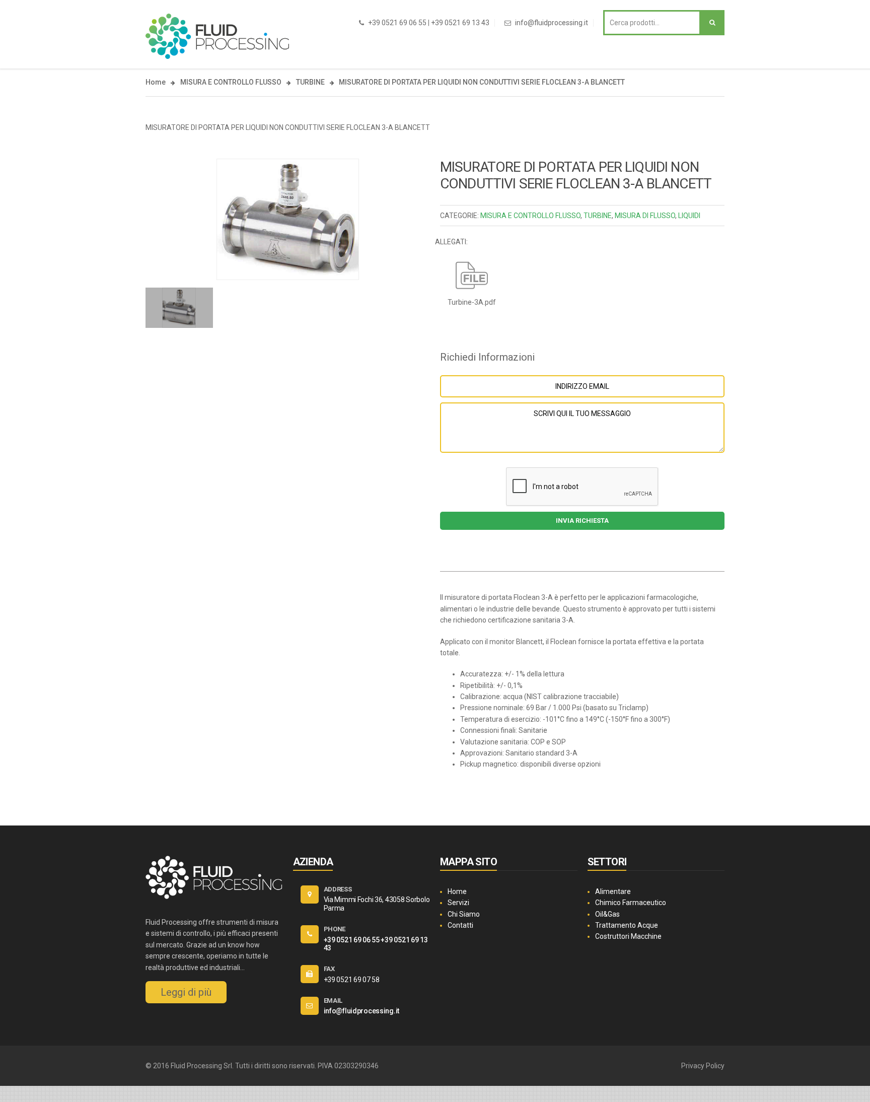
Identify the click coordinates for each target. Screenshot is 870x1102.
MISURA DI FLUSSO (645, 216)
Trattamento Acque (626, 925)
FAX (329, 969)
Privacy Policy (702, 1066)
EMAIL (333, 1000)
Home (156, 82)
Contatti (460, 925)
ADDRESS (338, 889)
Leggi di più (186, 992)
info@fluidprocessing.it (551, 23)
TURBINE (310, 82)
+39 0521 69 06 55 (397, 23)
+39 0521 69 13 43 (460, 23)
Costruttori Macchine (628, 936)
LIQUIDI (689, 216)
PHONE (335, 929)
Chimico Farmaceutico (630, 903)
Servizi (458, 903)
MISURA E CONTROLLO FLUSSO (230, 82)
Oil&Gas (607, 914)
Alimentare (613, 891)
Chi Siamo (464, 914)
